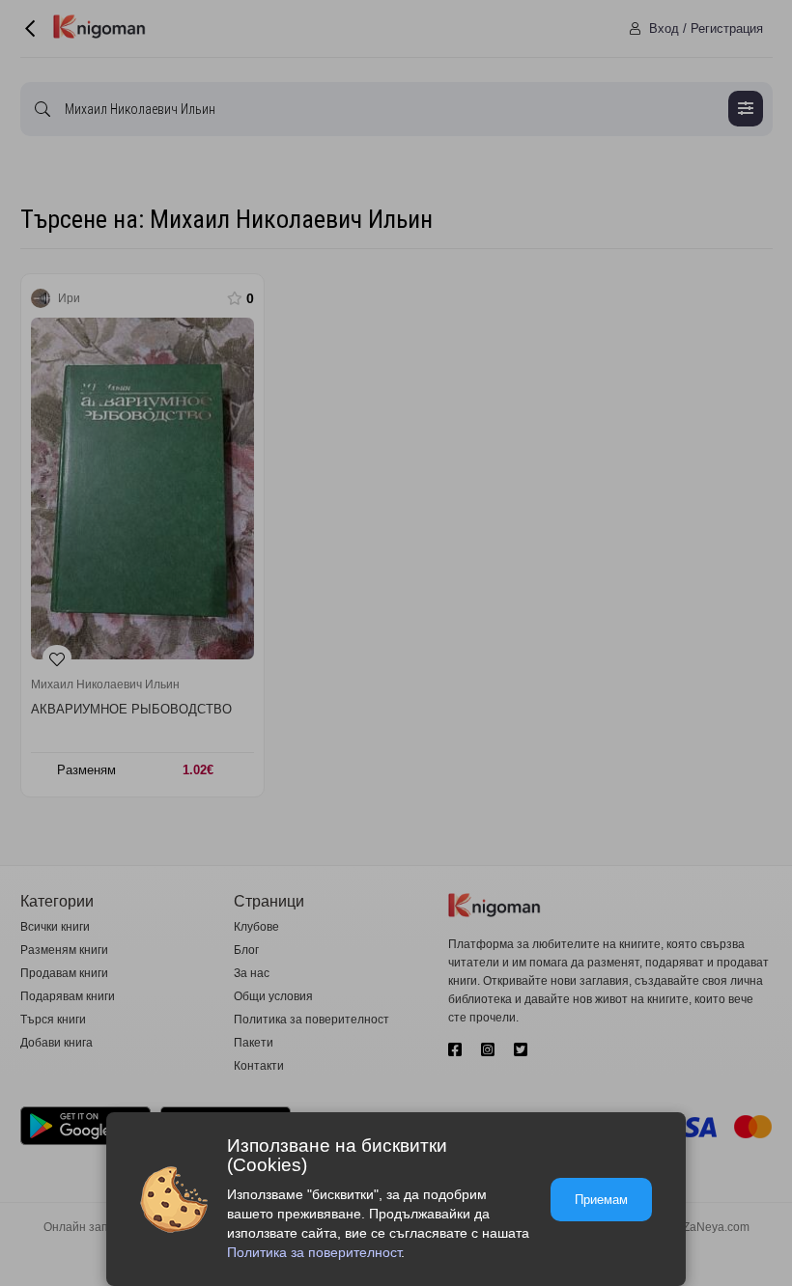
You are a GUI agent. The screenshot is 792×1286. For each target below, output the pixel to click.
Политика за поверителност (314, 1252)
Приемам (601, 1199)
